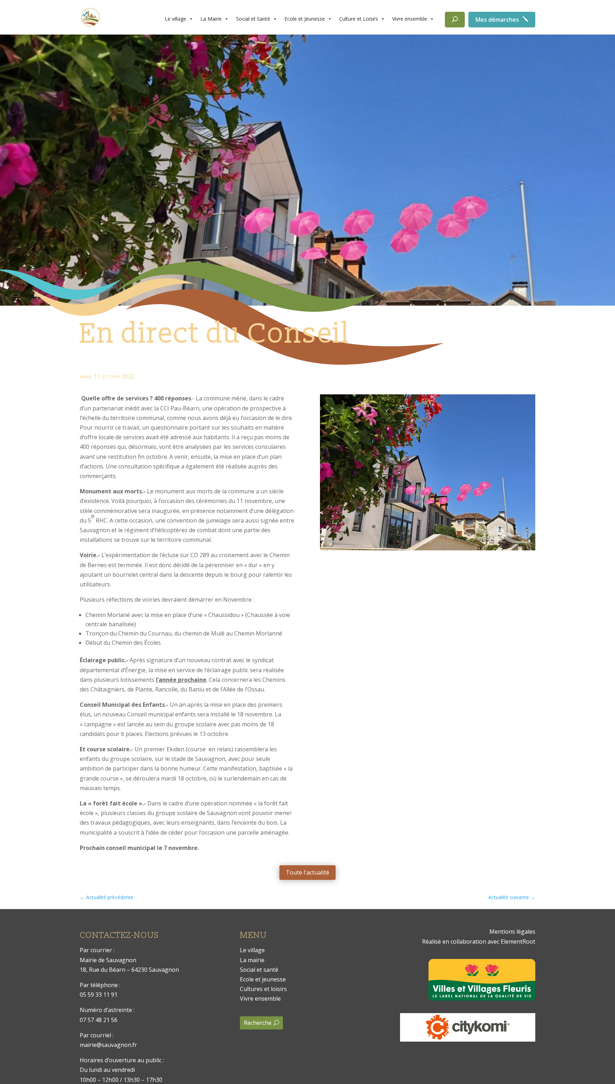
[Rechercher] (455, 19)
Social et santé (259, 970)
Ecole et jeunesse (263, 979)
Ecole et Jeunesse (304, 18)
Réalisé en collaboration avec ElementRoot (478, 941)
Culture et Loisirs (358, 18)
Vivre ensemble (409, 18)
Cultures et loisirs (263, 989)
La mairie (252, 960)
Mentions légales (512, 931)
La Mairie (211, 18)
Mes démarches (497, 20)
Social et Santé (253, 18)
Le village (175, 18)
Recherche (258, 1023)
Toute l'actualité (307, 872)
